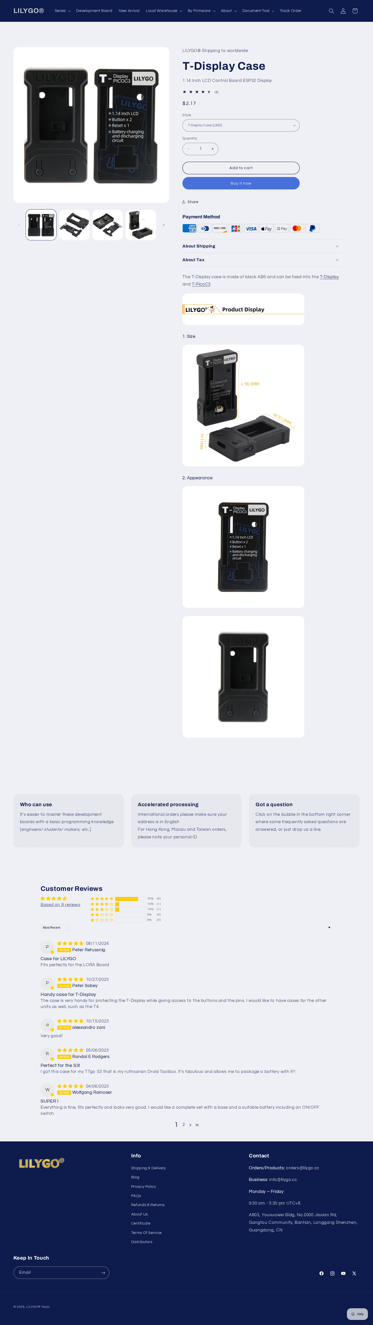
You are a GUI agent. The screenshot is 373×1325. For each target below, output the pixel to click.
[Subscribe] (103, 1272)
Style (186, 115)
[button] (62, 10)
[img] (71, 943)
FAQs (136, 1196)
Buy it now (241, 183)
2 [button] (183, 1124)
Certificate (140, 1223)
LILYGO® (33, 1306)
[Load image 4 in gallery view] (141, 225)
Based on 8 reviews (60, 905)
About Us (139, 1214)
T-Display (329, 277)
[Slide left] (19, 225)
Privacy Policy (143, 1187)
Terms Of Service (146, 1233)
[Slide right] (163, 225)
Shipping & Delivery (148, 1168)
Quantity (189, 138)
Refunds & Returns (148, 1205)
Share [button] (193, 202)
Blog (135, 1177)
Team (45, 1306)
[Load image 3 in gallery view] (107, 225)
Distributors (141, 1242)
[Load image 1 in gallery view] (41, 225)
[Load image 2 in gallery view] (74, 225)
